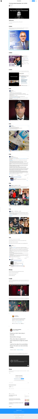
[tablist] (11, 386)
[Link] (8, 20)
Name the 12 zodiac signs (12, 275)
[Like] (9, 7)
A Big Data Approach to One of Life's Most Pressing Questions (15, 399)
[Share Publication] (31, 1)
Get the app (22, 416)
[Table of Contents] (0, 209)
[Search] (29, 1)
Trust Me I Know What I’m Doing (25, 71)
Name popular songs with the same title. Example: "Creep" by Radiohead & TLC (18, 243)
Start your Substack (17, 416)
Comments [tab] (10, 386)
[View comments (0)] (10, 7)
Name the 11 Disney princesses (12, 274)
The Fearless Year (17, 54)
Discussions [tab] (13, 393)
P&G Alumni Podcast (12, 28)
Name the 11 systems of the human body (13, 272)
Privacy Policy (23, 380)
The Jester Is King (25, 283)
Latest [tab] (11, 393)
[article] (19, 396)
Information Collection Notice (18, 380)
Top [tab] (9, 393)
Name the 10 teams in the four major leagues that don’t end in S (16, 271)
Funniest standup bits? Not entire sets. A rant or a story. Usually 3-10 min (17, 240)
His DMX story (20, 353)
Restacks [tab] (12, 386)
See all (10, 406)
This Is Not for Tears (11, 403)
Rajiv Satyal (11, 5)
